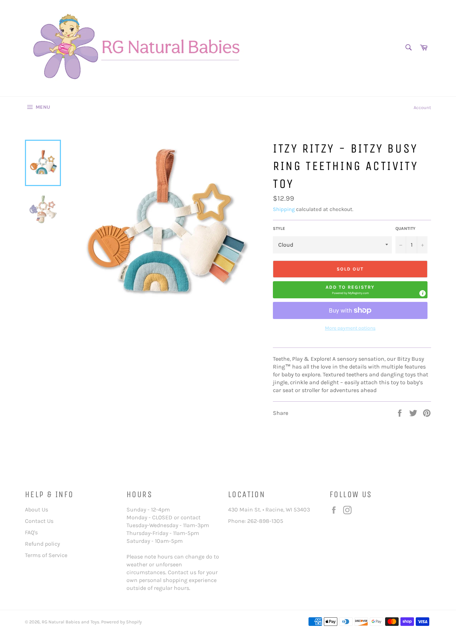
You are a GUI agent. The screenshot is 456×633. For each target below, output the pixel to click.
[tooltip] (422, 293)
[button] (350, 289)
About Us (36, 509)
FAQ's (31, 532)
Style (279, 228)
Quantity (405, 228)
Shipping (284, 209)
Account (422, 107)
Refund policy (42, 543)
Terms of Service (46, 555)
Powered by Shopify (121, 621)
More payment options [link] (350, 328)
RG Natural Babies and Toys (70, 621)
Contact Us (39, 521)
